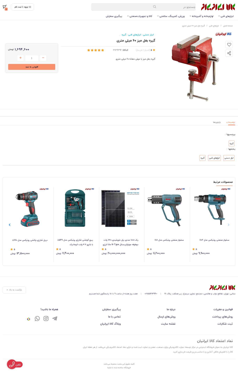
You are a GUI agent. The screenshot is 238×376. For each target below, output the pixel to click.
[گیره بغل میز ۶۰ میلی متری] (162, 288)
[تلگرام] (54, 319)
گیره (124, 34)
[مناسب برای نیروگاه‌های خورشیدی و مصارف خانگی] (120, 207)
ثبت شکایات (225, 323)
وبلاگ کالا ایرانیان (110, 323)
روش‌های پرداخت (222, 316)
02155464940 (151, 294)
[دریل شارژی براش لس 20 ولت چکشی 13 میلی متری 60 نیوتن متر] (29, 207)
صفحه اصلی (228, 25)
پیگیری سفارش (114, 16)
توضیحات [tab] (230, 122)
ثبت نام (18, 7)
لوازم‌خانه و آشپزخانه (202, 16)
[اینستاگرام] (46, 319)
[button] (9, 225)
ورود (26, 7)
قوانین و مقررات (223, 309)
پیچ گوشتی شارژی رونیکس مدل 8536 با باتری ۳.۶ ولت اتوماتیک (75, 242)
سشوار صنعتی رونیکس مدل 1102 (214, 240)
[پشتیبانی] (37, 319)
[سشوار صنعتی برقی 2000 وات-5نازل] (165, 207)
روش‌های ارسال (166, 316)
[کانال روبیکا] (28, 319)
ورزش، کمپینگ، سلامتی (172, 16)
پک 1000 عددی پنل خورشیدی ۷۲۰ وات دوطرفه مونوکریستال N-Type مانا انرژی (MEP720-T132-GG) (120, 242)
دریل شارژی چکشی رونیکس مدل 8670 (30, 240)
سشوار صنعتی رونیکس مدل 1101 (169, 240)
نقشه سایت (168, 323)
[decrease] (43, 58)
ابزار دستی (148, 34)
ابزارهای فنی (227, 16)
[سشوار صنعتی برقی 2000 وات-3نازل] (211, 207)
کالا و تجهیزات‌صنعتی (140, 16)
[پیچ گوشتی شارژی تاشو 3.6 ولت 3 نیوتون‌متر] (74, 207)
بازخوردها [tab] (217, 122)
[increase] (20, 58)
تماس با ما (114, 316)
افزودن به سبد (31, 67)
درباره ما (171, 309)
